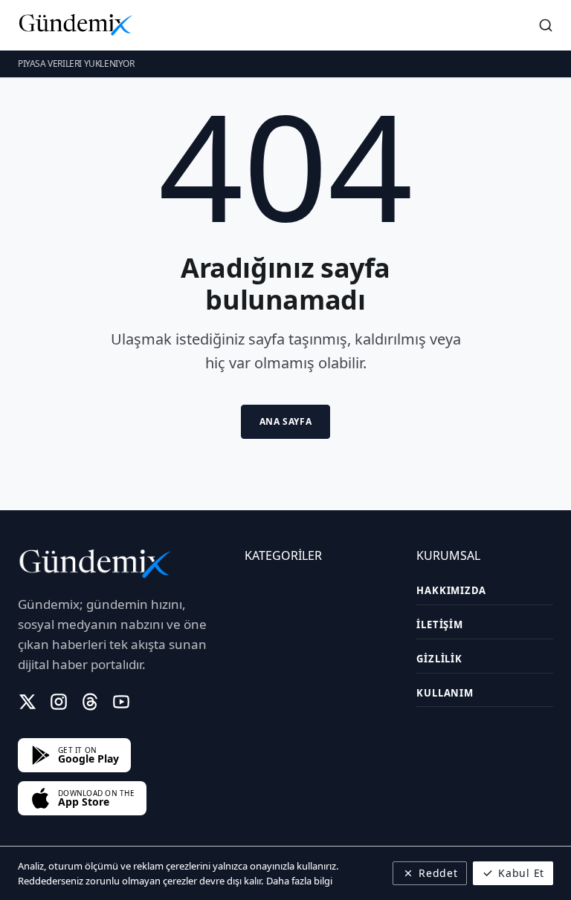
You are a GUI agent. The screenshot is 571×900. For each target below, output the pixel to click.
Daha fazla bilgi (299, 880)
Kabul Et (521, 873)
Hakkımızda (451, 590)
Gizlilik (439, 658)
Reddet (438, 873)
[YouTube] (121, 701)
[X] (27, 701)
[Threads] (90, 701)
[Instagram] (58, 701)
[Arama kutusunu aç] (545, 25)
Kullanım (444, 693)
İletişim (439, 624)
